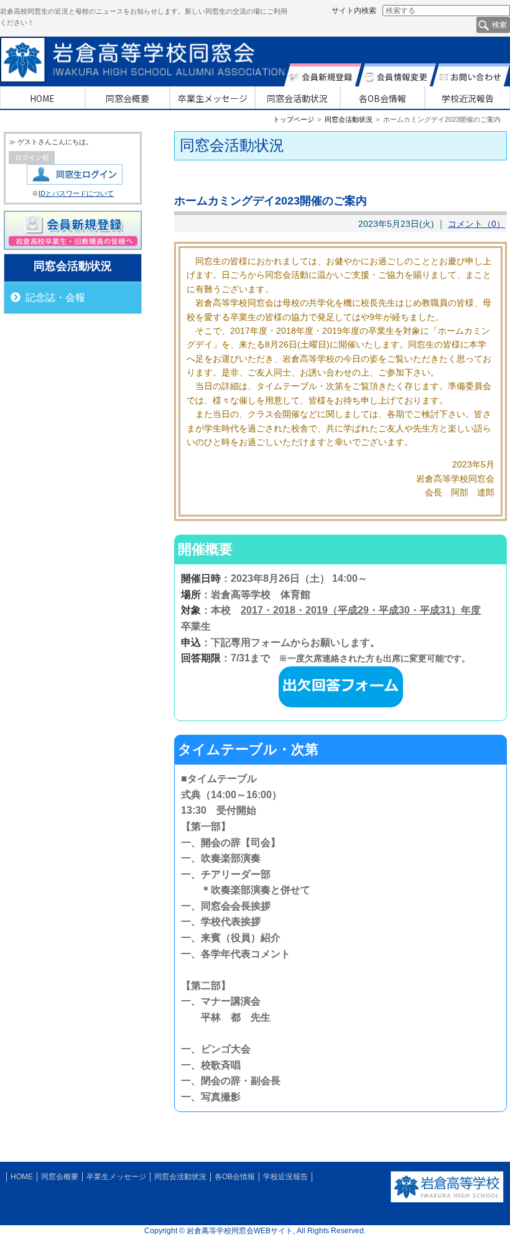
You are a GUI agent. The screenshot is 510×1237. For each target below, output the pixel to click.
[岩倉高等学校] (447, 1200)
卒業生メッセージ (213, 98)
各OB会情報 (382, 98)
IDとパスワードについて (76, 193)
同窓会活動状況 (297, 98)
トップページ (293, 119)
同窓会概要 (127, 98)
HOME (42, 98)
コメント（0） (476, 224)
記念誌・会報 (55, 297)
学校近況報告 (468, 98)
